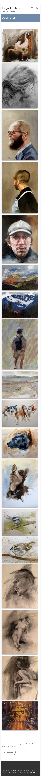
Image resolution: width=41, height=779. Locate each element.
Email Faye (8, 752)
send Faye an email (9, 746)
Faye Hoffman (12, 8)
